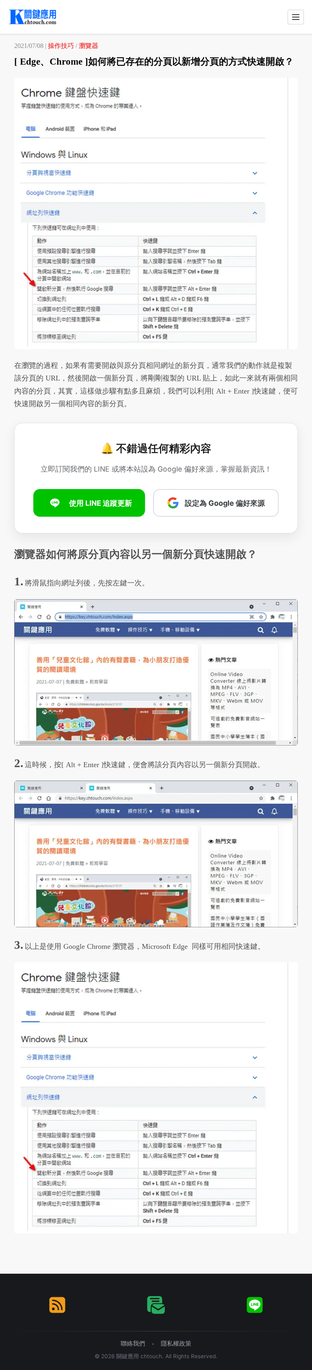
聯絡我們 (133, 1343)
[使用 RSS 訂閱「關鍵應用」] (57, 1305)
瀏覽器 (88, 45)
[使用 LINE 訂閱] (254, 1305)
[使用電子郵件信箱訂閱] (156, 1305)
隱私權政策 (176, 1343)
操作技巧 (61, 45)
